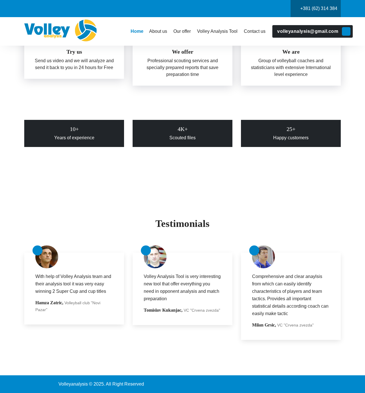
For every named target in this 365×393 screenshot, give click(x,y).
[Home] (136, 31)
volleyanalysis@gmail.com (307, 31)
